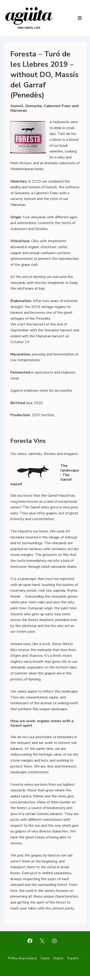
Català (45, 958)
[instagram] (54, 941)
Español (73, 958)
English (58, 958)
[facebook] (30, 941)
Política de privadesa (22, 958)
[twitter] (42, 941)
